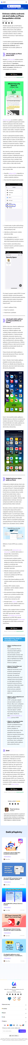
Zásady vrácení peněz (7, 1040)
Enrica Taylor (7, 910)
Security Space (7, 120)
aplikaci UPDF (12, 173)
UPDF (4, 2)
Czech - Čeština (14, 1035)
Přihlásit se (22, 1031)
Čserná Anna (5, 21)
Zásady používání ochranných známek (18, 1040)
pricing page (21, 619)
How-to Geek (15, 784)
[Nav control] (26, 2)
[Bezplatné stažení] (14, 74)
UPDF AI (14, 601)
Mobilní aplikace (7, 856)
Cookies (25, 1039)
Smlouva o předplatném (19, 1039)
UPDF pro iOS (10, 59)
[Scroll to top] (25, 1042)
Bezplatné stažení (14, 74)
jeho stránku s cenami (14, 615)
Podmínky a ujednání (10, 1039)
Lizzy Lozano (7, 935)
